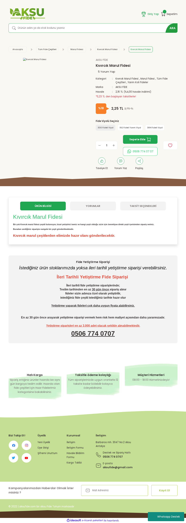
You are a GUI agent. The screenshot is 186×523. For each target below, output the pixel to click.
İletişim (71, 442)
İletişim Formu (75, 447)
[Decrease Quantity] (99, 145)
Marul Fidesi (147, 78)
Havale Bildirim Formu (75, 455)
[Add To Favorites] (170, 145)
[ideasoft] (74, 520)
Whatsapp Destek (168, 516)
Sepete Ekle (137, 139)
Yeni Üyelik (44, 442)
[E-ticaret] (92, 520)
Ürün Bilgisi (43, 206)
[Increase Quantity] (113, 145)
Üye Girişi (43, 447)
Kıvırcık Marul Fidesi (127, 78)
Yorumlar (93, 206)
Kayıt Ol (164, 490)
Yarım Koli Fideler (138, 82)
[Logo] (27, 14)
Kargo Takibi (74, 462)
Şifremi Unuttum (47, 453)
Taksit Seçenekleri (143, 206)
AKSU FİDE (121, 87)
